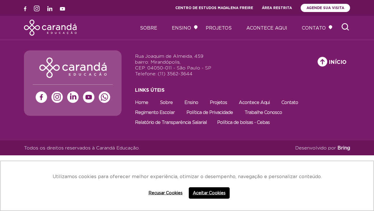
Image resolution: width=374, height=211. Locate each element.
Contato (314, 27)
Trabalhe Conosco (263, 112)
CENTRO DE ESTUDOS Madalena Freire (214, 8)
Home (141, 102)
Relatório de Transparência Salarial (171, 122)
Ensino (181, 27)
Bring (343, 147)
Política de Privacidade (209, 112)
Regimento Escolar (155, 112)
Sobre (148, 27)
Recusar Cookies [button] (165, 192)
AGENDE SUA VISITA (325, 8)
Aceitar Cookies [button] (209, 192)
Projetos (219, 27)
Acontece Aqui (266, 27)
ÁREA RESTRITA (277, 8)
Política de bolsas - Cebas (243, 122)
